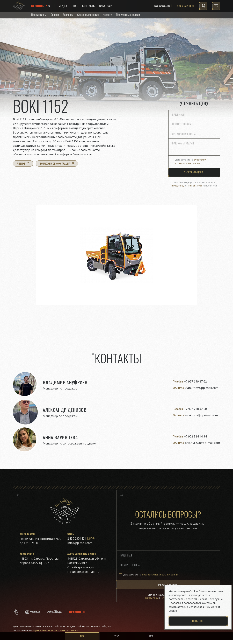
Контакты (88, 6)
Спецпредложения (88, 14)
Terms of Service (194, 185)
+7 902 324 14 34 (195, 436)
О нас (74, 6)
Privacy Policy (177, 185)
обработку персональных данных (190, 161)
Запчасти (68, 14)
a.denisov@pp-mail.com (201, 415)
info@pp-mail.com (80, 543)
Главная (17, 95)
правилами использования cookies (55, 630)
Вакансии (105, 6)
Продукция (37, 14)
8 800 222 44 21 (185, 6)
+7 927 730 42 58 (195, 409)
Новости (107, 14)
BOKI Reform (57, 95)
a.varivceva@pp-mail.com (202, 443)
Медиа (63, 6)
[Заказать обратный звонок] (203, 6)
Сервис (55, 14)
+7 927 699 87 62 (195, 381)
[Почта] (216, 6)
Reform (28, 95)
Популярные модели (128, 14)
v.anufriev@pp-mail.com (202, 388)
